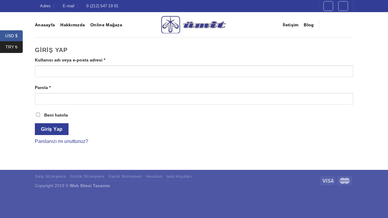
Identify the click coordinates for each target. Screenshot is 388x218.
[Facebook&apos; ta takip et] (325, 24)
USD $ (14, 35)
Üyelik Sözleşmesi (125, 176)
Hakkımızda (72, 24)
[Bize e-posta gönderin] (349, 24)
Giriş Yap (52, 129)
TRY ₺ (14, 47)
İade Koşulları (179, 176)
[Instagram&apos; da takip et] (333, 24)
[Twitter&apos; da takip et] (341, 24)
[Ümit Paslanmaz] (194, 25)
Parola (43, 87)
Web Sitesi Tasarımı (90, 185)
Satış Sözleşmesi (50, 176)
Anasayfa (45, 24)
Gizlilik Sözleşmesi (87, 176)
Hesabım (154, 176)
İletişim (290, 24)
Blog (309, 24)
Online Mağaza (106, 24)
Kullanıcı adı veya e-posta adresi (70, 60)
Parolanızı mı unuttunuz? (61, 141)
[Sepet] (343, 6)
